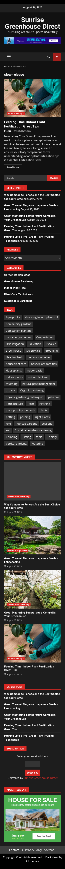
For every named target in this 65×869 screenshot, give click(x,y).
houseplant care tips (44, 364)
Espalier (51, 344)
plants (44, 410)
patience (53, 397)
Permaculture (14, 404)
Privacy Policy (33, 850)
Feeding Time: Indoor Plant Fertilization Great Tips (32, 98)
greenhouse (13, 350)
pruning (25, 417)
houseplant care (16, 364)
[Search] (49, 56)
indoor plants (14, 377)
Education (35, 344)
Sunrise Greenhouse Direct (32, 23)
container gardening (19, 337)
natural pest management (38, 384)
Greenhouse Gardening (19, 281)
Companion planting (19, 330)
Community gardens (18, 324)
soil (8, 430)
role (8, 423)
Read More (13, 167)
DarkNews (51, 857)
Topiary (52, 437)
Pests (31, 404)
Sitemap (49, 850)
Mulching (12, 384)
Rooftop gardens (26, 423)
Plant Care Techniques (18, 294)
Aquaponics (13, 317)
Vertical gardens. (16, 443)
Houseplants (14, 370)
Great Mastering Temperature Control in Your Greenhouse (32, 589)
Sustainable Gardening (18, 300)
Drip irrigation (15, 344)
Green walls (33, 350)
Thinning (11, 437)
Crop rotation (45, 337)
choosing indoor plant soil (41, 317)
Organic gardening (32, 390)
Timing (26, 437)
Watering (37, 443)
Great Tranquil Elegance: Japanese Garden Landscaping (32, 535)
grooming (51, 350)
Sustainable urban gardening (33, 430)
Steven (8, 130)
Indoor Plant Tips (16, 113)
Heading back (14, 357)
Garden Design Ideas (17, 275)
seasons (47, 423)
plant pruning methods (20, 410)
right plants (42, 417)
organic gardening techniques (24, 397)
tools (39, 437)
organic (10, 390)
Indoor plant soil (38, 377)
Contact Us (16, 850)
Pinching (44, 404)
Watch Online (57, 57)
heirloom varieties (39, 357)
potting (10, 417)
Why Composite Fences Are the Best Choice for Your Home (32, 481)
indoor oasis (34, 370)
